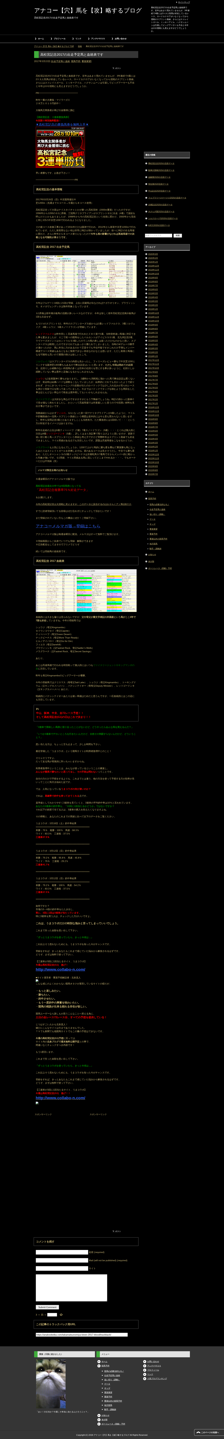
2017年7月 (153, 380)
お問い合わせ (121, 38)
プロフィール (60, 38)
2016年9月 (153, 419)
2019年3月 (153, 301)
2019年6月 (153, 289)
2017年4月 (153, 392)
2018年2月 (153, 352)
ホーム (41, 38)
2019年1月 (153, 309)
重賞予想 (153, 534)
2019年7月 (153, 285)
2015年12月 (153, 454)
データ (152, 519)
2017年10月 (153, 368)
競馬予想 (75, 61)
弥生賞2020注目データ (158, 184)
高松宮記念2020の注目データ (161, 163)
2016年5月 (153, 435)
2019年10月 (153, 274)
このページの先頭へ (210, 1432)
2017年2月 (153, 399)
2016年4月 (153, 439)
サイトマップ (184, 2)
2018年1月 (153, 356)
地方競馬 (153, 544)
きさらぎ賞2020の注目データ (161, 211)
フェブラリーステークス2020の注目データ (167, 198)
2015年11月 (153, 458)
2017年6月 (153, 384)
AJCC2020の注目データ (159, 225)
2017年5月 (153, 388)
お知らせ (152, 554)
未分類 (151, 561)
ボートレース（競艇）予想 (160, 568)
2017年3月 (153, 395)
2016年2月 (153, 447)
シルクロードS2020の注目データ (163, 218)
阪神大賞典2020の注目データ (161, 170)
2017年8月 (153, 376)
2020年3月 (153, 254)
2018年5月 (153, 340)
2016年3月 (153, 443)
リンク (78, 38)
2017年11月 (153, 364)
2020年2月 (153, 258)
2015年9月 (153, 466)
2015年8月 (153, 470)
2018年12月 (153, 313)
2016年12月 (153, 407)
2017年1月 (153, 403)
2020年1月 (153, 262)
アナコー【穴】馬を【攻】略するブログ (88, 10)
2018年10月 (153, 321)
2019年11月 (153, 270)
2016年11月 (153, 411)
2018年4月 (153, 344)
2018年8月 (153, 329)
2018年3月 (153, 348)
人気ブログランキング (157, 1378)
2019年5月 (153, 293)
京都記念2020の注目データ (160, 205)
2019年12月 (153, 266)
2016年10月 (153, 415)
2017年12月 (153, 360)
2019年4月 (153, 297)
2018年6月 (153, 337)
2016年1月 (153, 450)
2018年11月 (153, 317)
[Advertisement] (58, 1137)
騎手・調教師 (155, 549)
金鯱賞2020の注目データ (159, 177)
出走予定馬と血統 (60, 61)
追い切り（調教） (157, 514)
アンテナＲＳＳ (98, 38)
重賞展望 (86, 61)
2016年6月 (153, 431)
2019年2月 (153, 305)
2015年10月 (153, 462)
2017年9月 (153, 372)
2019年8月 (153, 281)
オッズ (152, 524)
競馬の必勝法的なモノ (159, 504)
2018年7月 (153, 333)
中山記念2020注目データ (159, 191)
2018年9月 (153, 325)
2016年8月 (153, 423)
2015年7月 (153, 474)
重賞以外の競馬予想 (158, 539)
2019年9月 (153, 278)
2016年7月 (153, 427)
